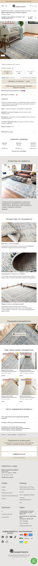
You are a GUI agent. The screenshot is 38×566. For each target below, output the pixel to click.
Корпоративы (5, 517)
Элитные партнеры (7, 514)
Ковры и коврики (12, 434)
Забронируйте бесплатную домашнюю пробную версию (27, 488)
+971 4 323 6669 (24, 521)
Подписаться (19, 454)
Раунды (4, 487)
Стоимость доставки (7, 17)
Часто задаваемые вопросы (27, 495)
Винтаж (4, 498)
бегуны (3, 490)
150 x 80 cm (7, 72)
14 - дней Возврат (30, 17)
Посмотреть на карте (7, 477)
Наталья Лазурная (6, 373)
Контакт (22, 492)
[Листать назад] (2, 37)
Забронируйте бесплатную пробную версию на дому (19, 86)
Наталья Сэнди (5, 399)
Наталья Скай (22, 434)
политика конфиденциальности (25, 498)
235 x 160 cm (31, 72)
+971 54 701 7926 (24, 523)
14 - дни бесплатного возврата (28, 77)
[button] (36, 6)
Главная (3, 434)
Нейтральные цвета (7, 493)
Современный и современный (10, 495)
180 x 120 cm (19, 72)
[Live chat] (34, 561)
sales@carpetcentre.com (26, 525)
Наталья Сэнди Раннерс (26, 399)
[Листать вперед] (35, 37)
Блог (21, 502)
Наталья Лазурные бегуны (27, 373)
